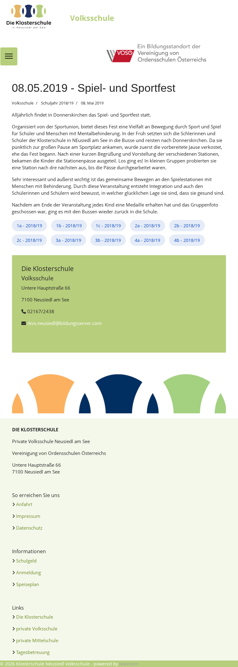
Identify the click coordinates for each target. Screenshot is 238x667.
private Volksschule (36, 628)
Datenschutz (29, 528)
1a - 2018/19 (29, 226)
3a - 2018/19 (68, 240)
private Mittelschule (37, 640)
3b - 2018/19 (108, 240)
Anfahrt (24, 504)
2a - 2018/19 (147, 226)
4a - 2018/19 (147, 240)
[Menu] (9, 56)
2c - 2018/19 (29, 240)
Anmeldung (28, 572)
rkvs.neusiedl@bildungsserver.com (64, 323)
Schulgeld (26, 561)
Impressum (28, 516)
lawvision (129, 664)
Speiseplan (27, 584)
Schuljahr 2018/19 (57, 103)
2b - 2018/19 (187, 226)
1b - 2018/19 (69, 226)
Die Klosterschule (34, 617)
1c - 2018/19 (108, 226)
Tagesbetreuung (33, 652)
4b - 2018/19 (187, 240)
